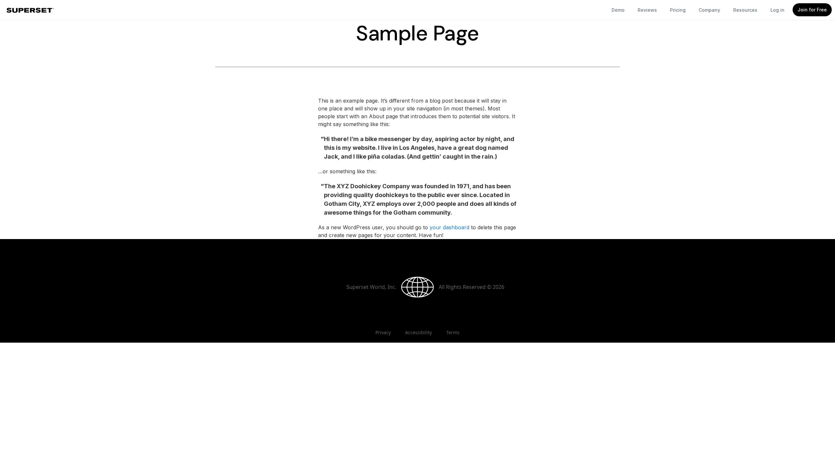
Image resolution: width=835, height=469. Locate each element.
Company (709, 10)
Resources (745, 10)
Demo (618, 10)
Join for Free (812, 9)
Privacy (383, 332)
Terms (453, 332)
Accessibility (418, 332)
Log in (777, 10)
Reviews (647, 10)
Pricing (678, 10)
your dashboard (449, 227)
